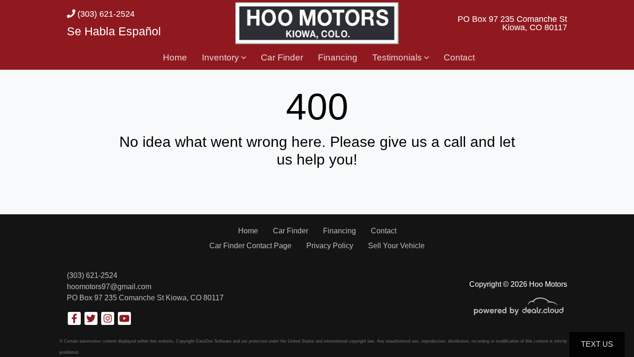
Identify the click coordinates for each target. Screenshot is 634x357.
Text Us (597, 344)
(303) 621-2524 (105, 14)
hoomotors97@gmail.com (109, 287)
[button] (224, 58)
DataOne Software (214, 341)
